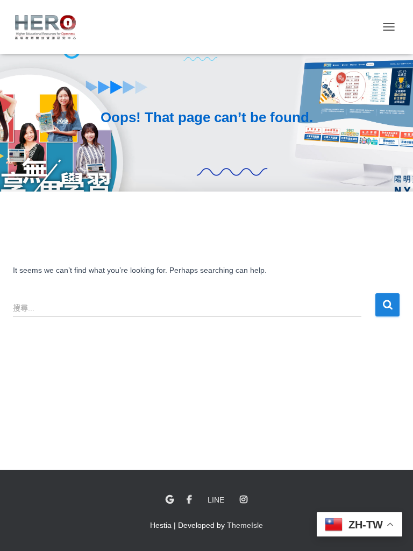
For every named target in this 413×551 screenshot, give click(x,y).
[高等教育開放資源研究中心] (49, 26)
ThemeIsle (245, 525)
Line (216, 500)
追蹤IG (243, 500)
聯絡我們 (169, 500)
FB (189, 500)
